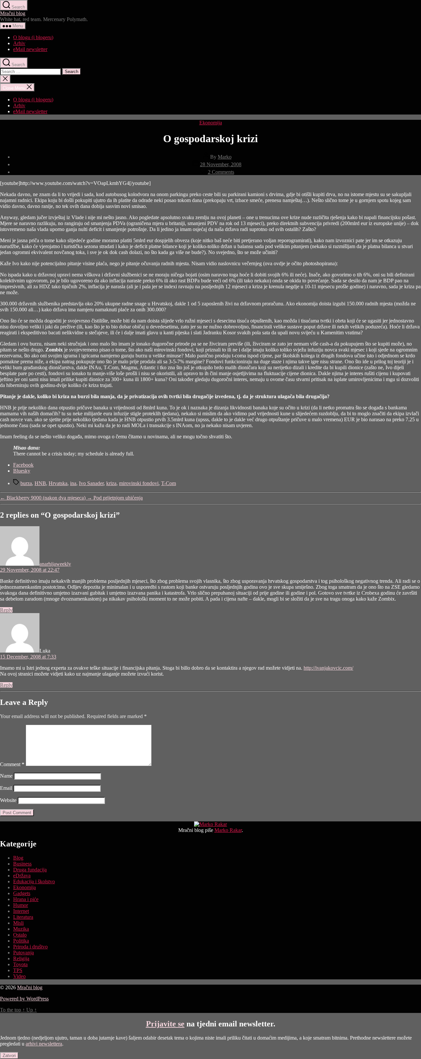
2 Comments (221, 172)
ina (73, 483)
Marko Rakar (228, 830)
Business (22, 863)
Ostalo (20, 935)
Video (19, 976)
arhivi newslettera (44, 1043)
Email (6, 788)
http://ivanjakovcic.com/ (328, 668)
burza (26, 483)
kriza (111, 483)
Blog (18, 858)
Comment (12, 764)
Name (6, 776)
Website (8, 800)
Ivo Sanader (91, 483)
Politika (21, 940)
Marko (225, 157)
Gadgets (21, 893)
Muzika (21, 929)
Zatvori (9, 1055)
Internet (21, 911)
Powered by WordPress (24, 998)
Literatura (23, 917)
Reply (6, 610)
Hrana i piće (25, 899)
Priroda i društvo (30, 946)
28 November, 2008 (220, 164)
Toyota (20, 964)
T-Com (168, 483)
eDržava (22, 875)
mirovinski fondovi (139, 483)
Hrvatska (58, 483)
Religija (21, 958)
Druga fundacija (30, 869)
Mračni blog (12, 13)
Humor (20, 905)
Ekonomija (210, 122)
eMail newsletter (30, 49)
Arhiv (19, 43)
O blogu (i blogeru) (33, 37)
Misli (18, 923)
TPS (17, 970)
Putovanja (23, 952)
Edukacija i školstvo (34, 881)
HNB (40, 483)
